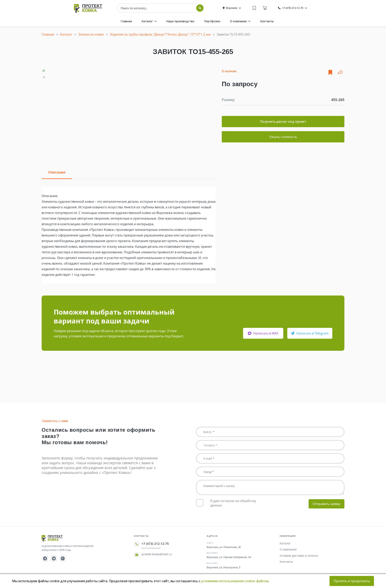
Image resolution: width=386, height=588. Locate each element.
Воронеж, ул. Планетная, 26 (224, 547)
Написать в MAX (265, 333)
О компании (288, 549)
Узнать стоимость (283, 137)
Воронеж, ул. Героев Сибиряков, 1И (229, 557)
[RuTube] (62, 558)
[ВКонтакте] (53, 558)
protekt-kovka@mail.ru (157, 554)
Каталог (285, 543)
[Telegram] (45, 558)
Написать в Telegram (312, 333)
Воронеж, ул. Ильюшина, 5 (223, 567)
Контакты (286, 561)
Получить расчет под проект (283, 121)
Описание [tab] (57, 172)
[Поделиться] (340, 72)
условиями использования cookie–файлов (234, 581)
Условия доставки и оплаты (299, 555)
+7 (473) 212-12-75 (155, 544)
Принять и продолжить (352, 581)
